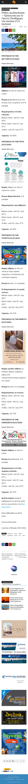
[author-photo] (14, 572)
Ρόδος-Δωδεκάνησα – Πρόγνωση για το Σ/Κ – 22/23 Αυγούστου (17, 599)
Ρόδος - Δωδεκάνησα (10, 5)
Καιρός (15, 535)
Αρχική (3, 5)
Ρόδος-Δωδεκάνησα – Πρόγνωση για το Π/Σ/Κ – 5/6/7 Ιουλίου (20, 555)
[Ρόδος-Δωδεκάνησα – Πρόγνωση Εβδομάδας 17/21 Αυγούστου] (5, 607)
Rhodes (20, 533)
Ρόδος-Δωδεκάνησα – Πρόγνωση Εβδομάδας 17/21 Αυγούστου (17, 607)
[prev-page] (3, 613)
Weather (4, 535)
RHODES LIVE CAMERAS (9, 779)
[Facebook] (3, 30)
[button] (2, 2)
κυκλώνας (6, 26)
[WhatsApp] (13, 30)
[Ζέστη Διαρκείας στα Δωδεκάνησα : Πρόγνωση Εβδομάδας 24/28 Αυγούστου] (5, 590)
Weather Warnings (20, 779)
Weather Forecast (20, 5)
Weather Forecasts (5, 10)
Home (9, 776)
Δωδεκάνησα (10, 535)
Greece (15, 533)
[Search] (26, 2)
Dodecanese (10, 533)
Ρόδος (23, 535)
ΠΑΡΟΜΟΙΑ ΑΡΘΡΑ (7, 582)
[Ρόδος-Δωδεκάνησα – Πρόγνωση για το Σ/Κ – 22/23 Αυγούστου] (5, 600)
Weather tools (15, 776)
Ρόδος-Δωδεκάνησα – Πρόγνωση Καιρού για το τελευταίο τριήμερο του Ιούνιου (7, 556)
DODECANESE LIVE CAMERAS (13, 777)
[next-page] (5, 613)
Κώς (20, 535)
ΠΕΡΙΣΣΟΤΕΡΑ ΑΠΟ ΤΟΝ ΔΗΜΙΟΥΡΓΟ (11, 584)
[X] (6, 30)
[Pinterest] (10, 30)
